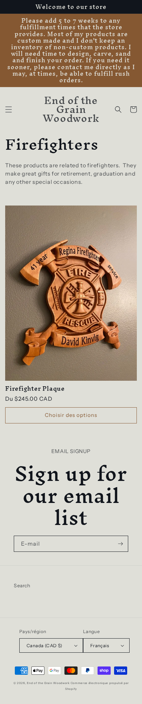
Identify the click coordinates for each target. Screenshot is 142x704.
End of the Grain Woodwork (48, 683)
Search (22, 585)
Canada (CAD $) (44, 645)
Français (99, 645)
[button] (8, 109)
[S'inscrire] (120, 544)
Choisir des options (71, 415)
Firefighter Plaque (35, 388)
